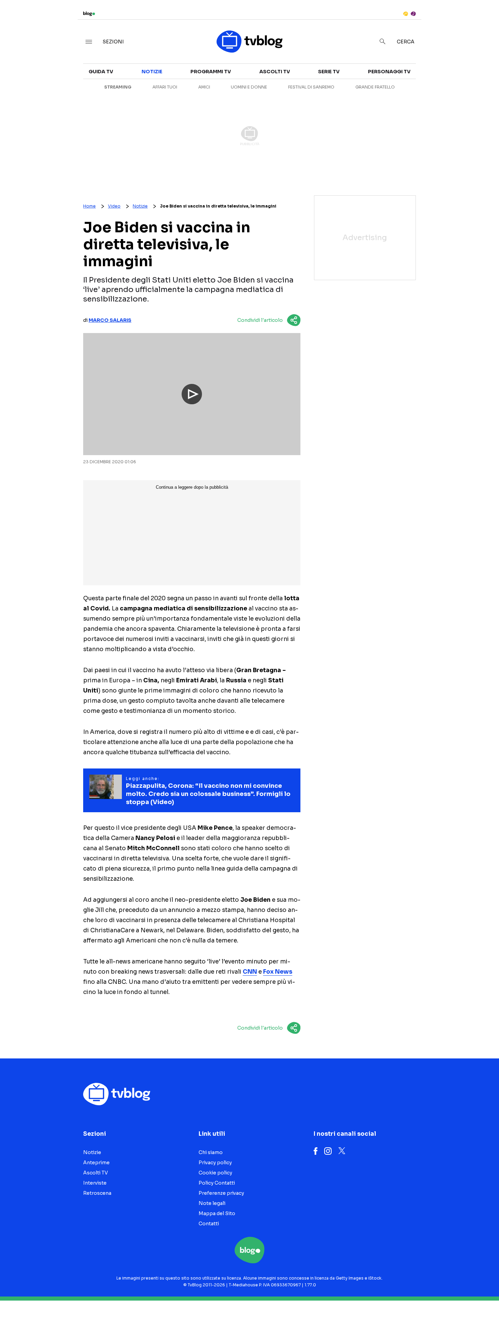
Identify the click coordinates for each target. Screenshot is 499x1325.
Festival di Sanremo (311, 87)
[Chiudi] (483, 19)
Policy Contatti (217, 1183)
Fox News (277, 971)
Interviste (434, 66)
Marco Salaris (110, 320)
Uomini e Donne (249, 87)
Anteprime (96, 1163)
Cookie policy (215, 1173)
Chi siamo (211, 1152)
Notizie (152, 72)
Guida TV (101, 72)
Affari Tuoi (164, 87)
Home (89, 206)
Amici (204, 87)
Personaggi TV (389, 72)
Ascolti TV (274, 72)
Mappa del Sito (217, 1213)
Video (114, 206)
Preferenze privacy (221, 1193)
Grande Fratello (375, 87)
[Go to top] (429, 1302)
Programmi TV (210, 72)
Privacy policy (215, 1163)
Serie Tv (328, 72)
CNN (250, 971)
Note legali (212, 1203)
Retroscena (97, 1193)
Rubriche (432, 79)
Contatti (209, 1224)
